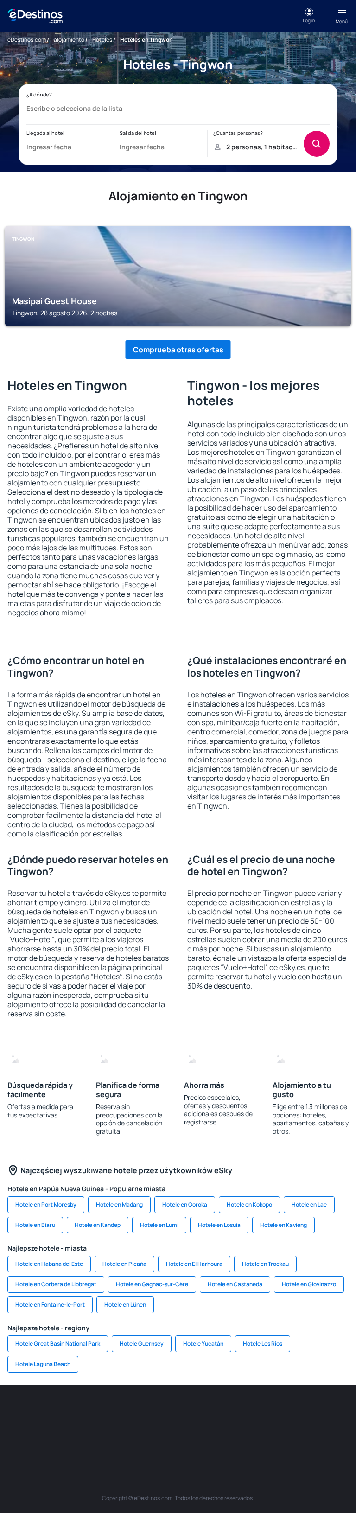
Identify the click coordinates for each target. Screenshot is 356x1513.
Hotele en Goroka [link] (184, 1204)
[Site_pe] (136, 1413)
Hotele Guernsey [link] (142, 1343)
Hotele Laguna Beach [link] (42, 1364)
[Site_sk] (247, 1413)
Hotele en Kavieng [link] (283, 1225)
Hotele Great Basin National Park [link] (57, 1343)
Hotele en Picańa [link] (124, 1264)
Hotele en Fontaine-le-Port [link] (50, 1305)
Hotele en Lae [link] (309, 1204)
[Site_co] (303, 1413)
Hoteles (102, 40)
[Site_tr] (164, 1413)
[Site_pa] (108, 1435)
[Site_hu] (275, 1413)
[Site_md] (220, 1413)
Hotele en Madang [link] (119, 1204)
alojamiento (69, 40)
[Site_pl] (108, 1413)
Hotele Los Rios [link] (262, 1343)
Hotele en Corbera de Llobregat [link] (55, 1284)
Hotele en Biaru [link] (35, 1225)
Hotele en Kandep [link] (98, 1225)
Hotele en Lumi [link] (159, 1225)
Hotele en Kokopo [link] (249, 1204)
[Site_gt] (192, 1435)
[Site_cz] (192, 1413)
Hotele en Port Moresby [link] (45, 1204)
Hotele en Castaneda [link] (235, 1284)
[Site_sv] (136, 1435)
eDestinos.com (26, 40)
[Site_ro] (53, 1413)
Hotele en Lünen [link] (125, 1305)
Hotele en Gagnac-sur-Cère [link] (152, 1284)
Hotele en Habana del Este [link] (49, 1264)
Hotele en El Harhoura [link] (194, 1264)
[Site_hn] (220, 1435)
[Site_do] (331, 1413)
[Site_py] (247, 1435)
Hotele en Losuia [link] (219, 1225)
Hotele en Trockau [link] (265, 1264)
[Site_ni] (164, 1435)
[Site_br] (25, 1413)
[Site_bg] (81, 1413)
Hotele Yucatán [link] (203, 1343)
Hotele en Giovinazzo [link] (309, 1284)
